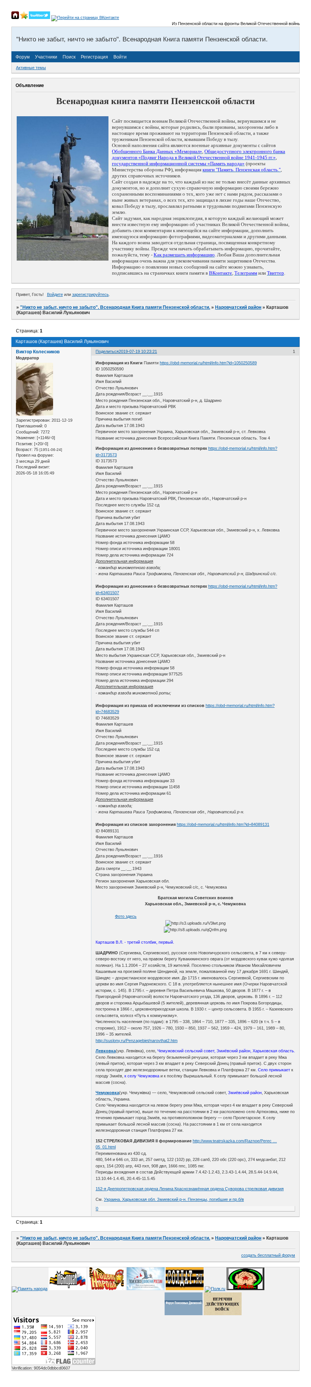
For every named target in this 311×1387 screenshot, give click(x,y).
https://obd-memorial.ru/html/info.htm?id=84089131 (223, 824)
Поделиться (107, 351)
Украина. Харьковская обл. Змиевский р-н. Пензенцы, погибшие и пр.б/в (174, 1199)
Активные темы (31, 67)
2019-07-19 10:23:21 (138, 351)
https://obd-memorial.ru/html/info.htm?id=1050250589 (208, 363)
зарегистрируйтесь (90, 294)
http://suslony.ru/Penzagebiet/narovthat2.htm (136, 1040)
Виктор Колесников (38, 351)
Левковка (106, 1051)
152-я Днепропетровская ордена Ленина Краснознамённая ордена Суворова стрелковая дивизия (190, 1188)
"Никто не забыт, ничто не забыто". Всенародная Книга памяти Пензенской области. (115, 307)
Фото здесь (126, 916)
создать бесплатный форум (268, 1255)
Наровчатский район (238, 307)
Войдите (55, 294)
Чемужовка (107, 1092)
